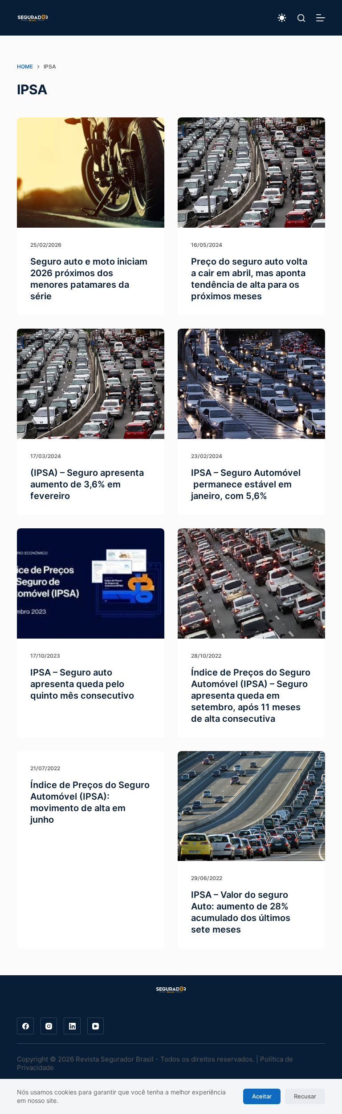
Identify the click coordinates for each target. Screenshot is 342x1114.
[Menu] (320, 17)
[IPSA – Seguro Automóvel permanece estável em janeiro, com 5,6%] (251, 384)
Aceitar (262, 1096)
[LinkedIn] (72, 1025)
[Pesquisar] (301, 18)
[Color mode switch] (281, 17)
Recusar (305, 1096)
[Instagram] (49, 1025)
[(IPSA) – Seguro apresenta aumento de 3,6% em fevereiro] (90, 384)
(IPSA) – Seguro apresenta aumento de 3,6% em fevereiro (87, 484)
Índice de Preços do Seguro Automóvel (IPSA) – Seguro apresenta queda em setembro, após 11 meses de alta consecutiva (250, 695)
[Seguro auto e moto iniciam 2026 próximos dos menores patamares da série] (90, 172)
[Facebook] (25, 1025)
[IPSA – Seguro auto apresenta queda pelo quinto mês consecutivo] (90, 583)
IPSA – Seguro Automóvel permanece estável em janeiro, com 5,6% (246, 484)
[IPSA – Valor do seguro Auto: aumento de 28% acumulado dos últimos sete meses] (251, 806)
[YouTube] (95, 1025)
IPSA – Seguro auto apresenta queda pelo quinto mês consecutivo (82, 684)
